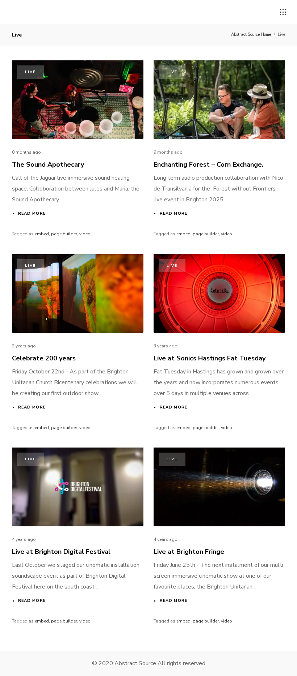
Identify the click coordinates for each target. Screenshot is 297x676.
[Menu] (283, 12)
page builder (64, 234)
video (85, 234)
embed (42, 234)
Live (30, 71)
